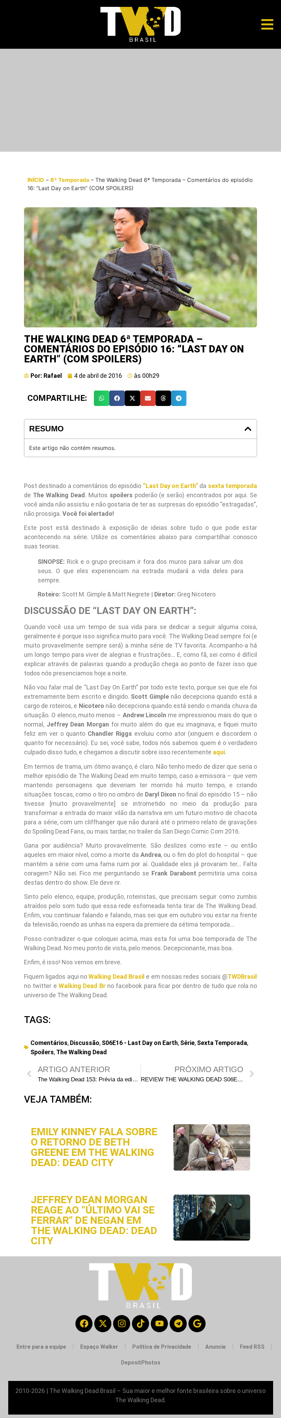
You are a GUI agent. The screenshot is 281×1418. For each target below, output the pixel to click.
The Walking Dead (81, 1052)
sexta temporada (232, 485)
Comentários (49, 1042)
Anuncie (215, 1347)
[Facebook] (84, 1323)
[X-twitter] (102, 1323)
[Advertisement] (140, 100)
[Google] (197, 1323)
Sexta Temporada (222, 1042)
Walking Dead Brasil (116, 976)
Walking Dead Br (82, 985)
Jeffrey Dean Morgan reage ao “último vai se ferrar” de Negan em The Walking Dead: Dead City (94, 1220)
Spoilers (42, 1052)
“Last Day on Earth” (170, 485)
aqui (219, 752)
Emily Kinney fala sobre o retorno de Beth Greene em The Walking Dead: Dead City (94, 1147)
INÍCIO (35, 179)
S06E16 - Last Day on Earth (140, 1042)
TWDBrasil (242, 976)
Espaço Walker (99, 1347)
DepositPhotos (140, 1362)
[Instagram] (121, 1323)
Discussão (84, 1042)
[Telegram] (178, 1323)
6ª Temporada (69, 179)
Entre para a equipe (41, 1347)
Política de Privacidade (161, 1347)
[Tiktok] (140, 1323)
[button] (101, 398)
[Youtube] (159, 1323)
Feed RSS (252, 1347)
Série (187, 1042)
